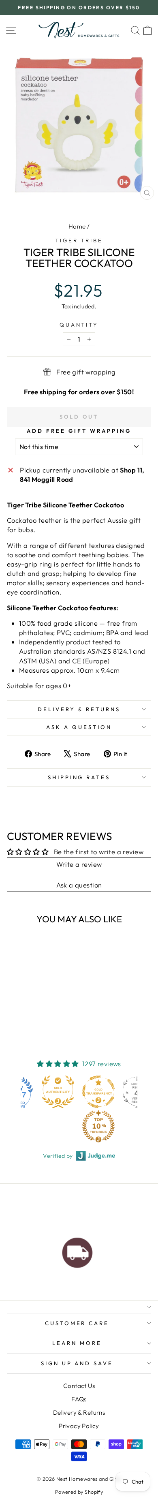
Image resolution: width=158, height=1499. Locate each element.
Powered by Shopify (79, 1491)
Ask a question (79, 727)
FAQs (79, 1399)
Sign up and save (77, 1363)
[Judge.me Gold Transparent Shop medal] (59, 1092)
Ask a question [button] (79, 885)
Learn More (77, 1343)
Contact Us (79, 1386)
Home (77, 226)
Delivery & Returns (79, 709)
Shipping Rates (79, 777)
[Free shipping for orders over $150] (77, 1251)
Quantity (79, 324)
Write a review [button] (79, 864)
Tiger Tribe (79, 240)
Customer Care (77, 1323)
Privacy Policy (79, 1426)
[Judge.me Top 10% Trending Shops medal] (59, 1126)
